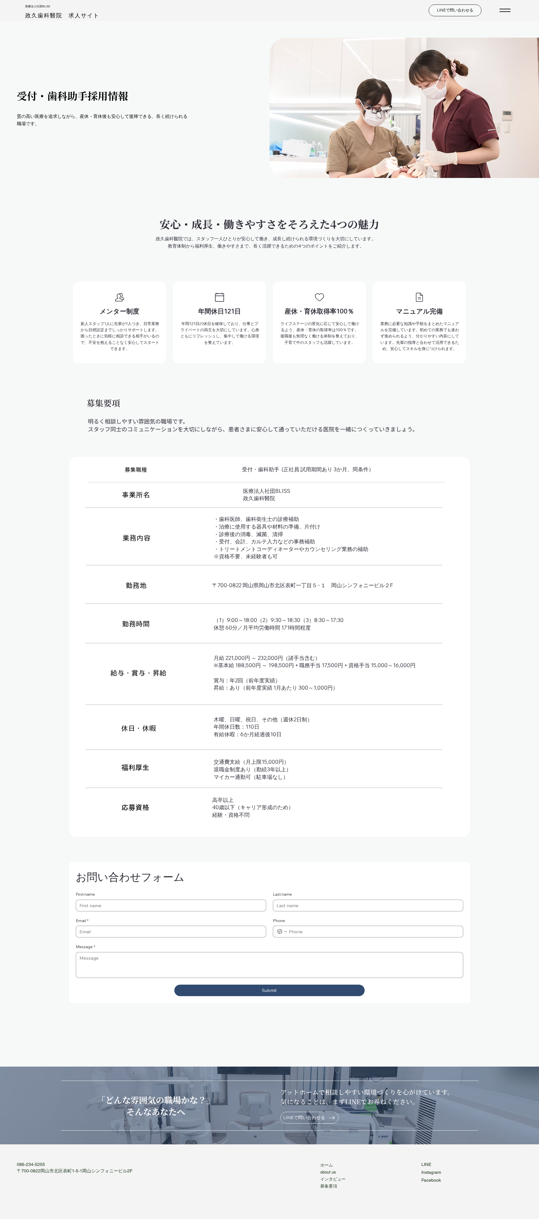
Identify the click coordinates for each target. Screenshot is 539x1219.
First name (85, 894)
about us (328, 1172)
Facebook (431, 1180)
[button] (135, 469)
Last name (282, 894)
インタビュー (333, 1179)
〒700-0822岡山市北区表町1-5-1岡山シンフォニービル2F (75, 1171)
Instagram (431, 1172)
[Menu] (505, 10)
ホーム (326, 1165)
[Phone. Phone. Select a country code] (282, 931)
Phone (279, 920)
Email (82, 920)
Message (85, 946)
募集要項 (328, 1186)
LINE (426, 1164)
